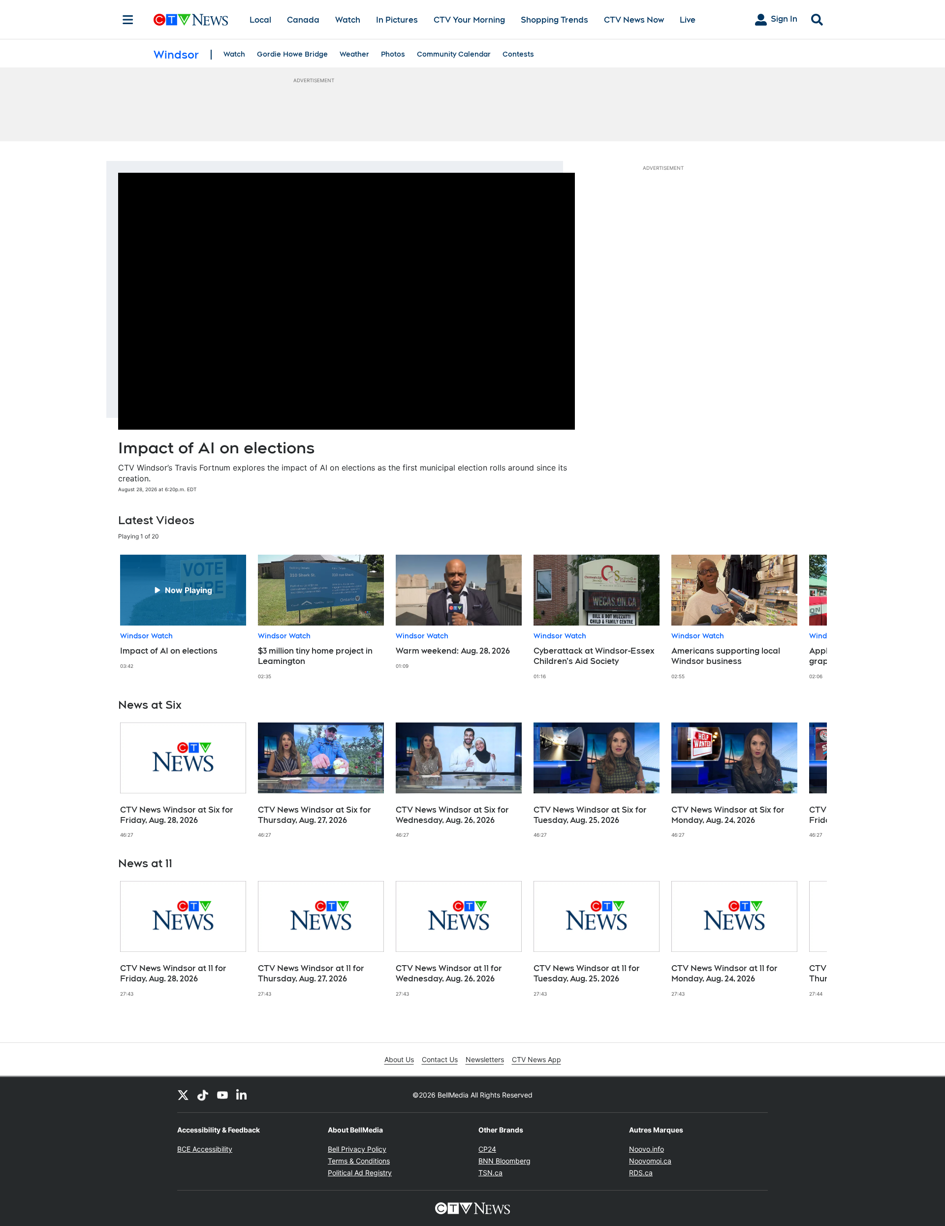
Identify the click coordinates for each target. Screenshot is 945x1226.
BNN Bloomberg (504, 1161)
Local (260, 20)
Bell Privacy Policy (357, 1149)
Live (687, 20)
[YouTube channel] (222, 1094)
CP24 (487, 1149)
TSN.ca (490, 1172)
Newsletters (485, 1059)
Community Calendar (454, 54)
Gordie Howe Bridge (292, 54)
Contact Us (440, 1059)
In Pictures (397, 20)
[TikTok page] (203, 1094)
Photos (393, 54)
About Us (399, 1059)
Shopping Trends (554, 20)
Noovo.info (646, 1149)
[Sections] (128, 20)
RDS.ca (641, 1172)
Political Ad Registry (360, 1172)
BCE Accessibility (204, 1149)
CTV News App (536, 1059)
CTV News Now (634, 20)
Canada (303, 20)
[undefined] (183, 612)
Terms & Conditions (359, 1161)
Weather (354, 54)
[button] (807, 617)
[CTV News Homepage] (191, 20)
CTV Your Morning (469, 20)
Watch (347, 20)
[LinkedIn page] (242, 1094)
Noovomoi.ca (650, 1161)
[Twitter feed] (183, 1094)
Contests (518, 54)
